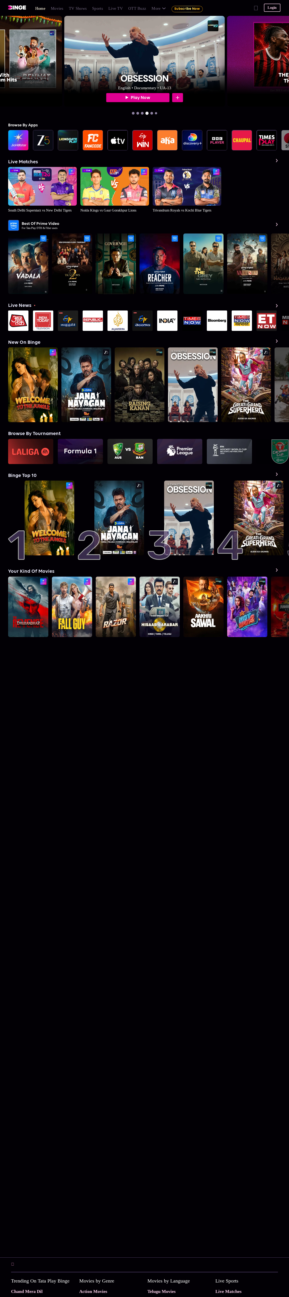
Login (272, 8)
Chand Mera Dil (27, 1291)
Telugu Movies (161, 1291)
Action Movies (93, 1291)
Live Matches (228, 1291)
